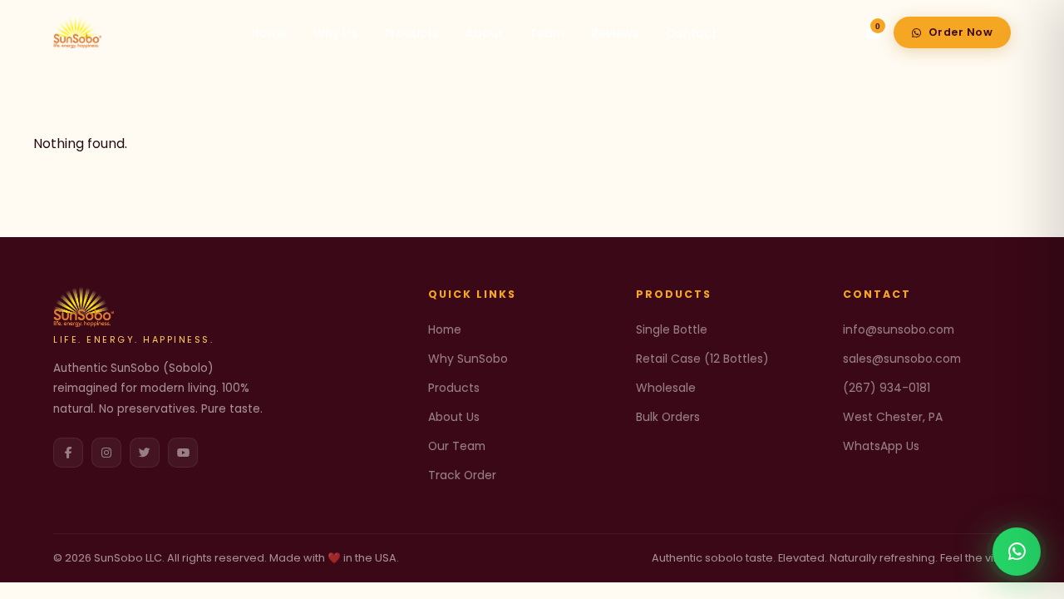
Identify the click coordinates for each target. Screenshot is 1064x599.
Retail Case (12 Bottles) (702, 358)
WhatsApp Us (881, 446)
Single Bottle (671, 329)
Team (547, 33)
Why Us (335, 33)
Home (269, 33)
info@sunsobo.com (898, 329)
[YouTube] (183, 453)
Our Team (456, 446)
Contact (691, 33)
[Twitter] (145, 453)
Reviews (615, 33)
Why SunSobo (468, 358)
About (484, 33)
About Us (454, 416)
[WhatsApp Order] (1017, 551)
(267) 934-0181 (886, 387)
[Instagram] (106, 453)
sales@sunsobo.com (902, 358)
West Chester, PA (893, 416)
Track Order (462, 475)
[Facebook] (68, 453)
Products (411, 33)
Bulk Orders (668, 416)
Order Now (961, 32)
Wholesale (666, 387)
